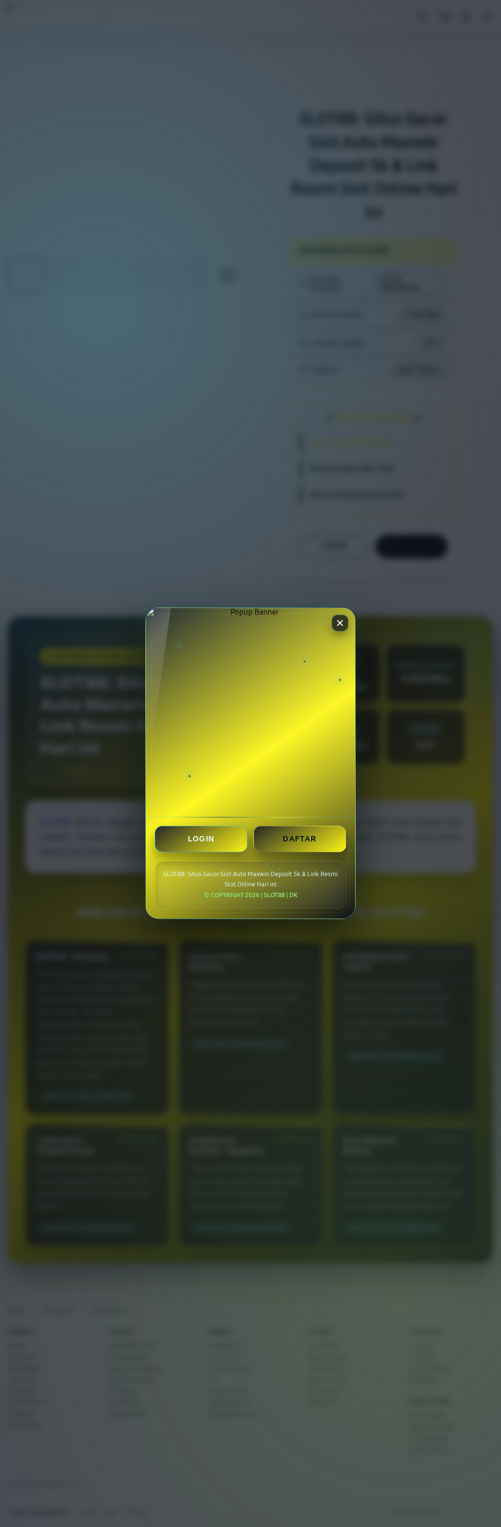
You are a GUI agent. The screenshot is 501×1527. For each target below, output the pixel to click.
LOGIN (201, 839)
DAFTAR (300, 839)
